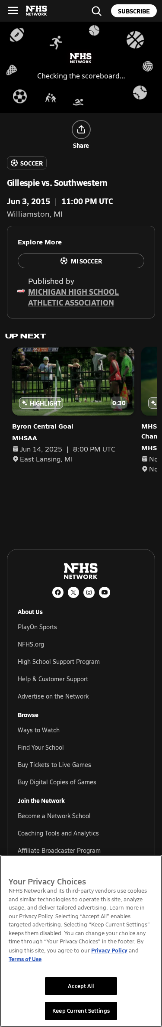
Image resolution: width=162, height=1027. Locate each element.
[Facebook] (58, 592)
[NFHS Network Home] (37, 11)
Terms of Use (25, 959)
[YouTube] (104, 592)
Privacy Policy (109, 950)
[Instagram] (89, 592)
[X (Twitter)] (73, 592)
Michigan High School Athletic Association (73, 297)
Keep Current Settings (81, 1010)
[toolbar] (81, 67)
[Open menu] (13, 10)
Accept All (81, 986)
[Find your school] (96, 11)
